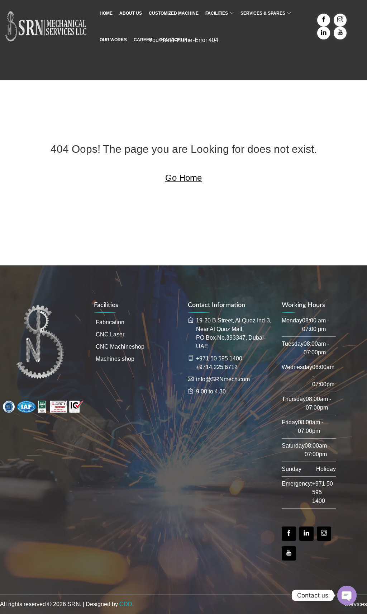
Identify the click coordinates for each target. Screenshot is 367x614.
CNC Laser (110, 334)
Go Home (183, 178)
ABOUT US (130, 13)
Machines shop (115, 359)
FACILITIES (216, 13)
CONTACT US (173, 39)
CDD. (126, 604)
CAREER (143, 39)
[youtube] (289, 553)
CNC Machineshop (120, 347)
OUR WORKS (113, 39)
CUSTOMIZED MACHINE (174, 13)
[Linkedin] (306, 533)
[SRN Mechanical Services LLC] (45, 26)
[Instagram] (324, 533)
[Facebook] (289, 533)
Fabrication (110, 322)
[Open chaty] (347, 595)
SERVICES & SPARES (262, 13)
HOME (106, 13)
